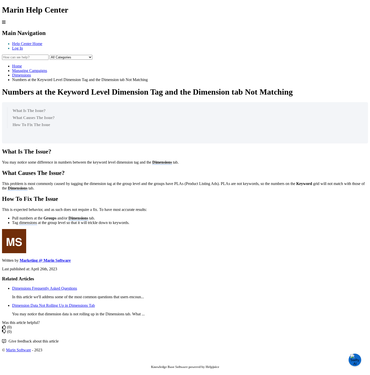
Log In (17, 48)
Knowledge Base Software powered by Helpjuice (185, 367)
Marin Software (18, 350)
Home (17, 66)
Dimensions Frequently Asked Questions (44, 288)
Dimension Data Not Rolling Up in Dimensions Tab (53, 305)
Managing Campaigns (29, 70)
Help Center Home (27, 44)
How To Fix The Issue (31, 125)
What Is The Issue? (29, 110)
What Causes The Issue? (34, 118)
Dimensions (21, 75)
